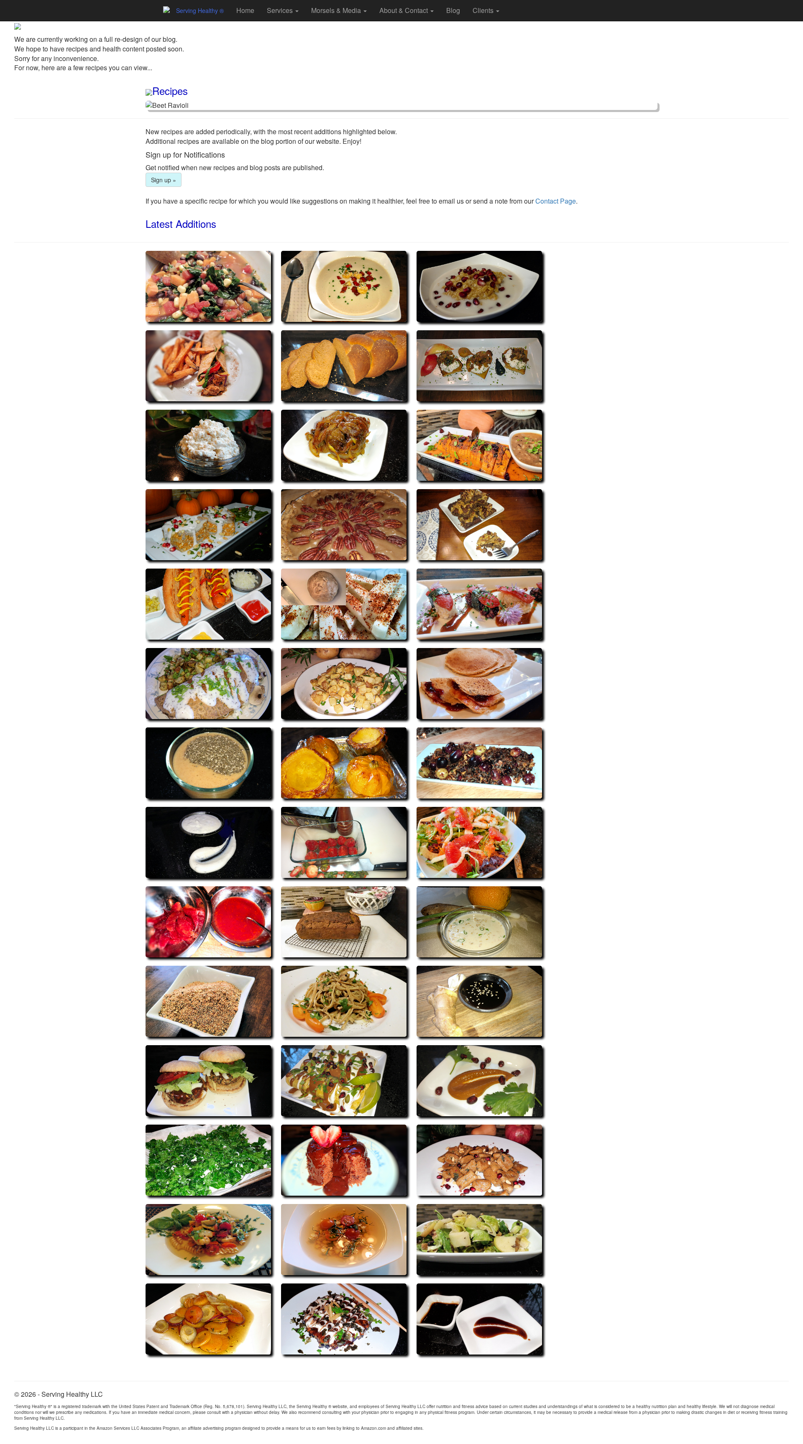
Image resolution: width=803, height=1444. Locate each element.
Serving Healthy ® (200, 10)
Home (245, 10)
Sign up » (163, 180)
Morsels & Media (337, 10)
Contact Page (555, 201)
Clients (484, 10)
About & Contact (404, 10)
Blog (453, 10)
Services (280, 10)
